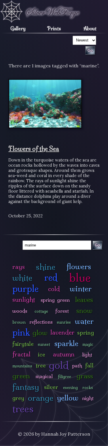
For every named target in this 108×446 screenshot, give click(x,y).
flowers (79, 266)
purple (25, 288)
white (22, 278)
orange (40, 398)
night (88, 398)
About (90, 28)
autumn (64, 354)
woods (19, 311)
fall (89, 365)
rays (18, 267)
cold (54, 289)
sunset (44, 344)
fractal (21, 354)
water (84, 321)
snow (84, 310)
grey (18, 397)
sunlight (23, 299)
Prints (54, 28)
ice (41, 354)
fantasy (25, 387)
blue (80, 277)
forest (62, 311)
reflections (41, 322)
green (21, 376)
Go (97, 245)
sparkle (66, 343)
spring (85, 332)
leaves (84, 299)
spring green (55, 300)
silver (51, 387)
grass (85, 376)
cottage (41, 311)
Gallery (18, 28)
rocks (87, 387)
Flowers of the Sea (33, 148)
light (87, 355)
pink (21, 332)
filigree (64, 376)
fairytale (23, 343)
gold (59, 365)
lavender (62, 332)
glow (40, 333)
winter (81, 288)
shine (45, 267)
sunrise (64, 322)
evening (70, 387)
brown (19, 322)
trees (23, 409)
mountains (22, 366)
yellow (67, 398)
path (77, 366)
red (50, 277)
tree (41, 365)
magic (87, 344)
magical (44, 376)
